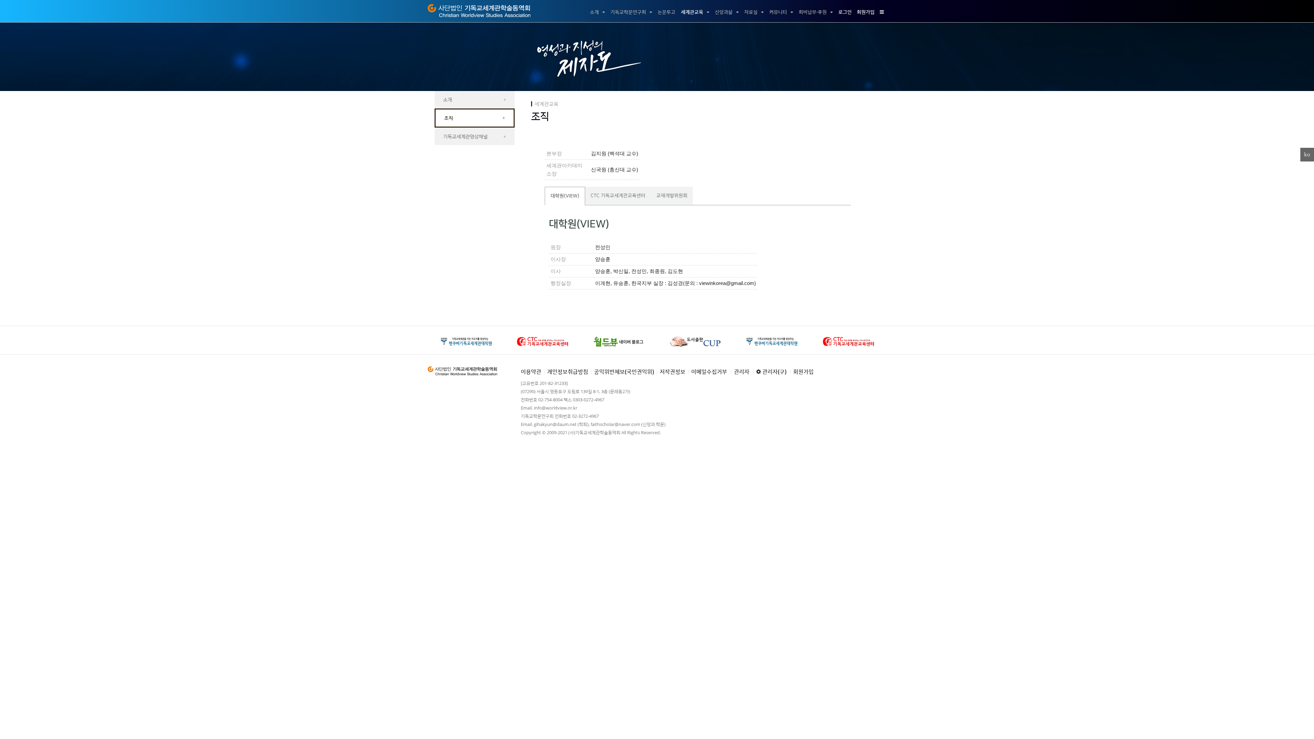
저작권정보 (672, 371)
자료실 (751, 12)
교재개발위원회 (671, 195)
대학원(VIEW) (565, 196)
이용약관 (531, 371)
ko (1307, 154)
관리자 (741, 371)
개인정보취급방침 (567, 371)
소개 (594, 12)
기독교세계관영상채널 (474, 136)
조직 (474, 118)
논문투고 (666, 12)
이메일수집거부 (709, 371)
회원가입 (866, 12)
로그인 (845, 12)
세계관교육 (692, 12)
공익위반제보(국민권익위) (624, 371)
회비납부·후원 (813, 12)
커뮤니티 (778, 12)
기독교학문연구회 (628, 12)
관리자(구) (773, 371)
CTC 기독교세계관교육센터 (618, 195)
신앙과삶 (724, 12)
